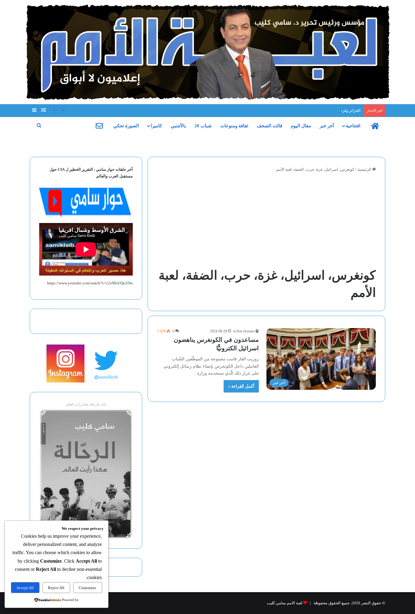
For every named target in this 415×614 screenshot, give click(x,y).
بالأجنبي (178, 125)
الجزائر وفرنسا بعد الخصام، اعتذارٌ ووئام (328, 110)
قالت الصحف (269, 125)
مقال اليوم (301, 125)
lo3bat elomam (243, 331)
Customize (87, 587)
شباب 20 (203, 125)
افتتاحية (353, 125)
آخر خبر (327, 125)
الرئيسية (364, 169)
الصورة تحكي (126, 125)
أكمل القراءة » (241, 386)
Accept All (25, 587)
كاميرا (156, 125)
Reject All (56, 587)
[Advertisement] (266, 221)
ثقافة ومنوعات (234, 125)
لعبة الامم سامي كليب (284, 603)
